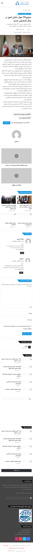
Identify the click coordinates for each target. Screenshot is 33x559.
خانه (29, 10)
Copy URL (6, 123)
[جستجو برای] (31, 4)
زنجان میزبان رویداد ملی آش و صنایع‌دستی (25, 224)
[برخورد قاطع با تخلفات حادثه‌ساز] (8, 217)
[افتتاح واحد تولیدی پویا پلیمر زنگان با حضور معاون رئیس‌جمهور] (8, 200)
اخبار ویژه (25, 10)
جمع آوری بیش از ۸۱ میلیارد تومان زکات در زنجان (11, 375)
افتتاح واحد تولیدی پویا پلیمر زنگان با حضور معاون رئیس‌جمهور (9, 207)
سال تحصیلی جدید (24, 118)
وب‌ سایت (29, 320)
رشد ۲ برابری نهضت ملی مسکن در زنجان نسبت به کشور (25, 207)
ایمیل (30, 313)
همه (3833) (16, 470)
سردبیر (28, 29)
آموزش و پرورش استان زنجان (21, 114)
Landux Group (16, 548)
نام (31, 307)
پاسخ (22, 253)
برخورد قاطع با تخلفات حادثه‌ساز (10, 224)
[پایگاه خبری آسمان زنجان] (22, 3)
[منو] (2, 4)
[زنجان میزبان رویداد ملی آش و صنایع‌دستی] (24, 217)
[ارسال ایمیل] (26, 29)
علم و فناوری (21, 14)
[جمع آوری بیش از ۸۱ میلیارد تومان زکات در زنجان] (27, 376)
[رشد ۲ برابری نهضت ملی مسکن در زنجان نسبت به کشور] (24, 200)
